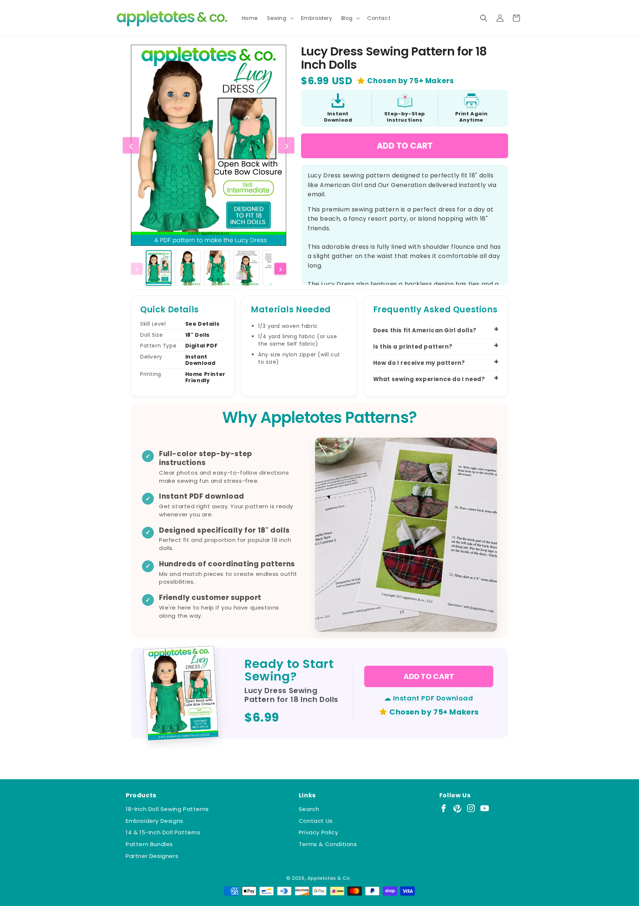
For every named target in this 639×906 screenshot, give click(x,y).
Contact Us (316, 821)
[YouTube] (484, 808)
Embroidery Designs (154, 821)
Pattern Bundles (149, 844)
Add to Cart (405, 146)
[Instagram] (471, 808)
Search (309, 809)
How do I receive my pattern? (419, 363)
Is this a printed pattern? (413, 346)
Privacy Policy (318, 832)
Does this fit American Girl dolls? (425, 330)
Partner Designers (152, 856)
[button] (280, 18)
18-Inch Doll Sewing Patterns (167, 809)
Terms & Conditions (328, 844)
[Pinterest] (457, 808)
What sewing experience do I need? (429, 379)
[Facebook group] (443, 808)
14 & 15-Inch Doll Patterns (163, 832)
